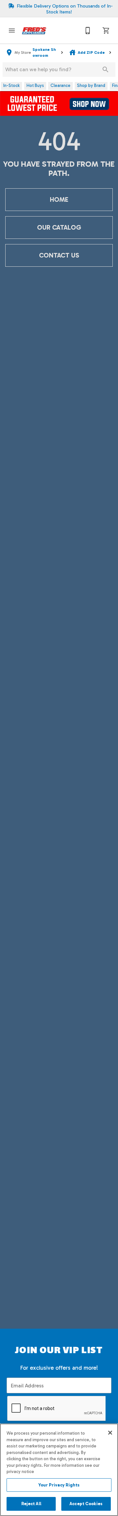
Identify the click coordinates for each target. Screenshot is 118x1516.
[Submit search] (105, 69)
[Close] (110, 1432)
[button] (12, 30)
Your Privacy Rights (59, 1485)
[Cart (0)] (106, 30)
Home (59, 199)
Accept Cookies (86, 1503)
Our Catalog (59, 227)
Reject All (31, 1503)
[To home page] (34, 30)
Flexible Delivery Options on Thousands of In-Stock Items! (65, 9)
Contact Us (59, 255)
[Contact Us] (88, 30)
